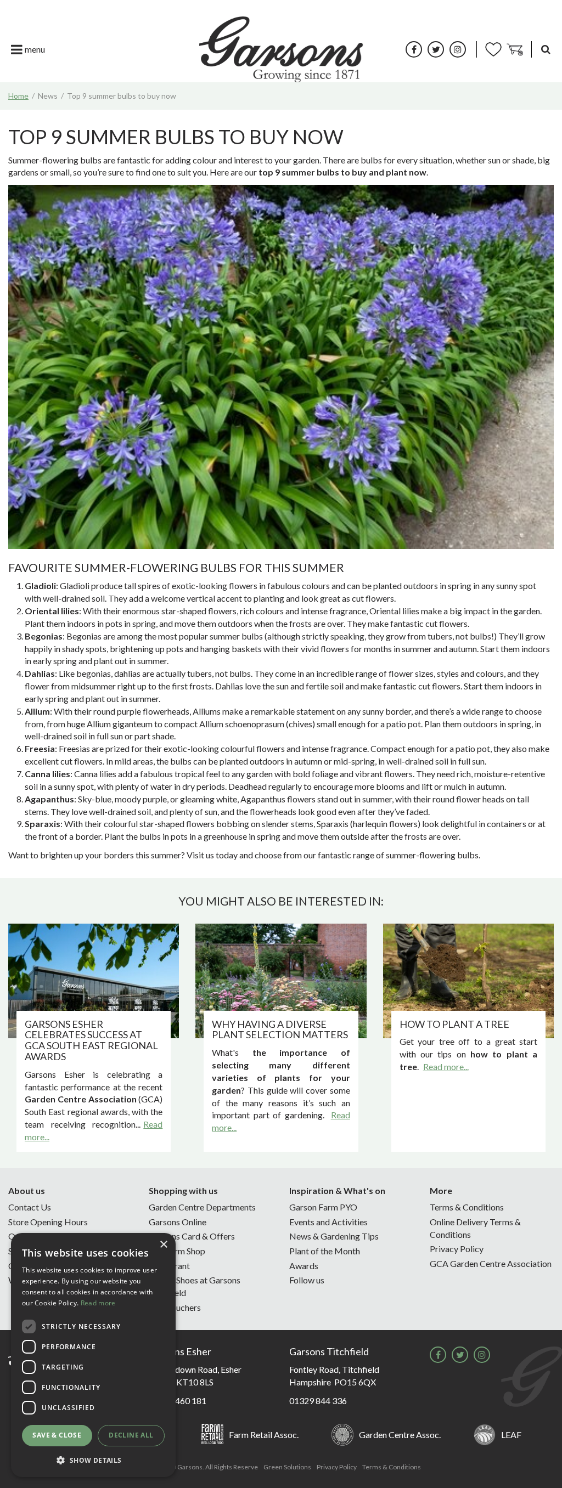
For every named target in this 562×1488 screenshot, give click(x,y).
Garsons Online (177, 1222)
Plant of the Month (324, 1251)
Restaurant (169, 1265)
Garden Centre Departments (202, 1207)
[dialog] (93, 1355)
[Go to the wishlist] (493, 49)
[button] (93, 1459)
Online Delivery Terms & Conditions (475, 1228)
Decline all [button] (131, 1435)
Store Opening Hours (48, 1222)
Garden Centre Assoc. (400, 1434)
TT (436, 49)
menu (35, 49)
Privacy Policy (457, 1248)
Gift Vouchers (175, 1307)
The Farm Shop (177, 1251)
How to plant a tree (454, 1024)
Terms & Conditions (467, 1207)
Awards (303, 1265)
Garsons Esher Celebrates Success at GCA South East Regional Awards (91, 1040)
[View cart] (515, 49)
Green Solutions (287, 1467)
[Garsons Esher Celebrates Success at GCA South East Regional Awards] (93, 981)
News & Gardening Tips (334, 1236)
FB (414, 49)
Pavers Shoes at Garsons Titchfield (194, 1286)
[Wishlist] (493, 49)
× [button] (163, 1245)
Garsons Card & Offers (192, 1236)
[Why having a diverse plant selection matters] (280, 981)
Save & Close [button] (56, 1435)
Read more (98, 1303)
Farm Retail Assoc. (264, 1434)
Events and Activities (328, 1222)
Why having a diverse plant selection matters (280, 1029)
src (545, 49)
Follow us (306, 1280)
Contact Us (29, 1207)
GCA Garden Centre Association (491, 1263)
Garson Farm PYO (323, 1207)
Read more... (446, 1066)
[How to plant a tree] (468, 981)
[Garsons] (281, 49)
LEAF (511, 1434)
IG (457, 49)
